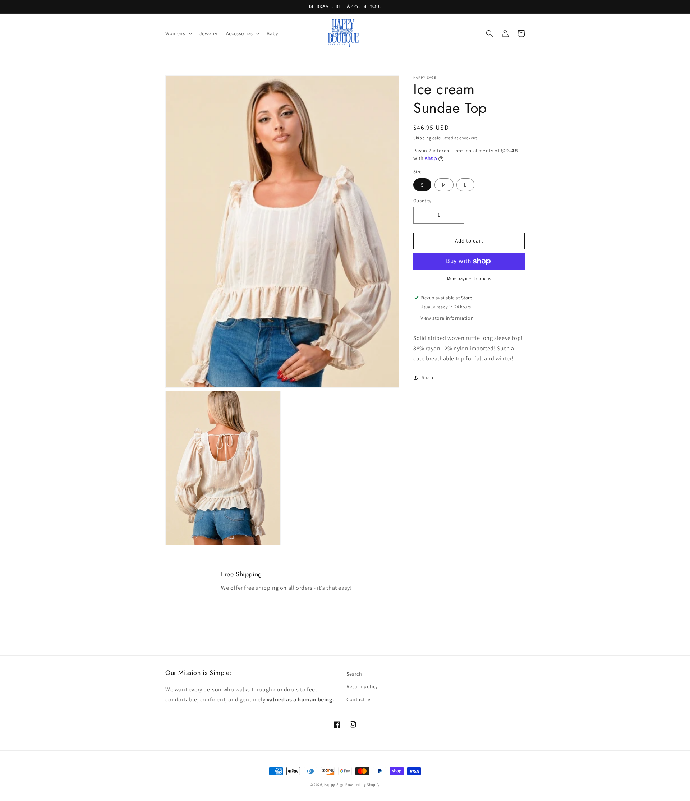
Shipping (422, 138)
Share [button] (428, 377)
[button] (178, 33)
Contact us (359, 699)
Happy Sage (334, 784)
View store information (447, 318)
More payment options (469, 278)
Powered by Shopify (362, 784)
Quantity (422, 201)
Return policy (362, 686)
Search (354, 674)
